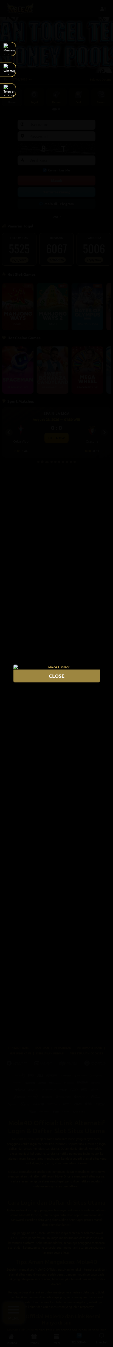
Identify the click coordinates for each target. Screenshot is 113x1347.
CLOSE (56, 676)
